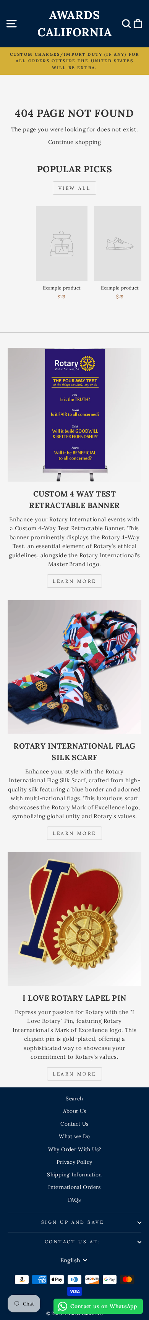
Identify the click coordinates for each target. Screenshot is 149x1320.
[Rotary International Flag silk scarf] (74, 667)
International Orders (74, 1187)
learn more (74, 833)
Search (74, 1098)
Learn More (74, 581)
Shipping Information (74, 1174)
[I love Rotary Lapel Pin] (74, 919)
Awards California (74, 23)
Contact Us (74, 1123)
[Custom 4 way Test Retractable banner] (74, 415)
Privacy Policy (74, 1161)
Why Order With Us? (74, 1149)
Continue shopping (74, 142)
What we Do (74, 1136)
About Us (74, 1111)
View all (74, 188)
